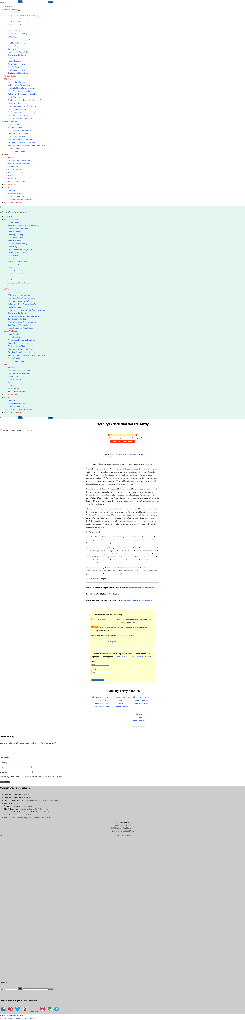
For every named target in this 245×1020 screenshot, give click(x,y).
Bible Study (12, 37)
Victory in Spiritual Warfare (18, 52)
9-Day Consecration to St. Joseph (20, 91)
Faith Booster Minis (15, 28)
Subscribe (11, 157)
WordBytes (114, 454)
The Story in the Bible (16, 136)
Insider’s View (13, 166)
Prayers (11, 175)
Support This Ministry (12, 202)
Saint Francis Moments (16, 64)
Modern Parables (14, 61)
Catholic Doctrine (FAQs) (17, 34)
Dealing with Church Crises (18, 73)
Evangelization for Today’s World (21, 40)
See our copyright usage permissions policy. (134, 657)
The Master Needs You (17, 43)
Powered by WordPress (9, 1018)
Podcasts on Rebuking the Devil (20, 139)
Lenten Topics (13, 13)
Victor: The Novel (14, 97)
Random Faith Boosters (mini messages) (23, 16)
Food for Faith (13, 67)
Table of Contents (11, 10)
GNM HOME (9, 7)
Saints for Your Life (15, 172)
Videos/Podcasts (10, 121)
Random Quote (10, 76)
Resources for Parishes (16, 181)
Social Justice (13, 46)
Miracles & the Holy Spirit (18, 19)
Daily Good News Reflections (19, 160)
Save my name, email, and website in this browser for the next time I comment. (33, 777)
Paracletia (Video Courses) (18, 133)
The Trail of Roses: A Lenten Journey (22, 112)
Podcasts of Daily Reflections (19, 163)
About (6, 187)
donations (124, 822)
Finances (11, 58)
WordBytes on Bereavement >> (141, 587)
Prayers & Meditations (16, 148)
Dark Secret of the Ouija (17, 109)
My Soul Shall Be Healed (17, 82)
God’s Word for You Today (18, 169)
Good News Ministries (16, 193)
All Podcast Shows (15, 127)
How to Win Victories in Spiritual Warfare (24, 106)
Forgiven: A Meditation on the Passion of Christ (26, 100)
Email (3, 767)
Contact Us (12, 190)
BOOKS (7, 79)
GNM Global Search (11, 184)
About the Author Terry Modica (20, 118)
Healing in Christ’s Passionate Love (21, 88)
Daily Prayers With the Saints (19, 115)
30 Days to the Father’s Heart (19, 85)
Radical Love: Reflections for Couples (22, 94)
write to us (147, 464)
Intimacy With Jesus (15, 31)
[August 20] (113, 642)
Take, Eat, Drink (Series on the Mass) (22, 142)
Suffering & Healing (15, 25)
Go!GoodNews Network (13, 800)
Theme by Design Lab (29, 1018)
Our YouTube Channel (16, 151)
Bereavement (13, 49)
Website (3, 772)
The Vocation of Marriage (17, 70)
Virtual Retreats (14, 178)
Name (3, 762)
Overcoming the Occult (17, 55)
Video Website (13, 124)
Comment (4, 758)
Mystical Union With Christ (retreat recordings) (26, 145)
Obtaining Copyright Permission (20, 199)
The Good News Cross (16, 196)
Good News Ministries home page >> (138, 600)
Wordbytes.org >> (117, 594)
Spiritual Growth (14, 22)
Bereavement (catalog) (127, 454)
